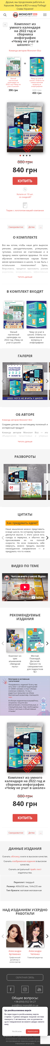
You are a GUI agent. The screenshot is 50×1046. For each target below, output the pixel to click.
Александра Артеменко (15, 952)
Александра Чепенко (35, 952)
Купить (25, 180)
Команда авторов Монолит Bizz (25, 50)
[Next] (47, 381)
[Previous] (3, 381)
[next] (47, 538)
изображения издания (23, 861)
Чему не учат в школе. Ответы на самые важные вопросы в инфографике (36, 82)
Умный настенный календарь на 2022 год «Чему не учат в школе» (13, 82)
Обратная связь (25, 977)
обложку (15, 856)
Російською (17, 1031)
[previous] (3, 538)
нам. (10, 697)
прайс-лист (35, 869)
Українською (33, 1031)
